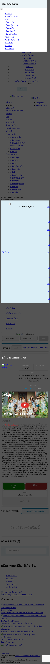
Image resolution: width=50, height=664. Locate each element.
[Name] (10, 204)
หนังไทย (38, 388)
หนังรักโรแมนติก (30, 388)
